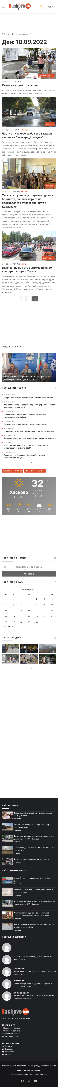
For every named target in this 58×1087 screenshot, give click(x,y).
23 (37, 616)
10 (44, 605)
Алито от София (21, 993)
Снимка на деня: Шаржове (20, 85)
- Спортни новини (10, 1036)
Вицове (7, 1055)
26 (6, 622)
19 (6, 616)
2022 (14, 34)
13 (14, 610)
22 (29, 616)
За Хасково (9, 1052)
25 (52, 616)
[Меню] (3, 8)
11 (52, 605)
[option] (29, 367)
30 (37, 622)
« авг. (4, 626)
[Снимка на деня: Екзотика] (10, 648)
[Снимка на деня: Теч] (47, 659)
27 (14, 622)
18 (52, 610)
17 (44, 610)
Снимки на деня (11, 1043)
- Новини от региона (11, 1031)
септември (23, 34)
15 (29, 610)
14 (21, 610)
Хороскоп (8, 1049)
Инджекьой (18, 981)
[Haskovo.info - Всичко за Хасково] (20, 6)
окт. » (10, 626)
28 (21, 622)
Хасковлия (18, 968)
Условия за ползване (19, 1074)
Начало (7, 34)
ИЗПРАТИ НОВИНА (36, 471)
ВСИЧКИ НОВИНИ (14, 471)
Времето (8, 1046)
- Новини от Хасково (11, 1028)
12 (6, 610)
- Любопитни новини (11, 1034)
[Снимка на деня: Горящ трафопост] (47, 648)
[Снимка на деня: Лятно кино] (29, 648)
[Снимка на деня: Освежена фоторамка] (10, 659)
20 (14, 616)
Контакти (43, 1074)
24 (44, 616)
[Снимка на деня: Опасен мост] (29, 659)
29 (29, 622)
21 (21, 616)
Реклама (34, 1074)
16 (37, 610)
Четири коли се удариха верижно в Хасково (32, 859)
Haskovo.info (22, 1066)
